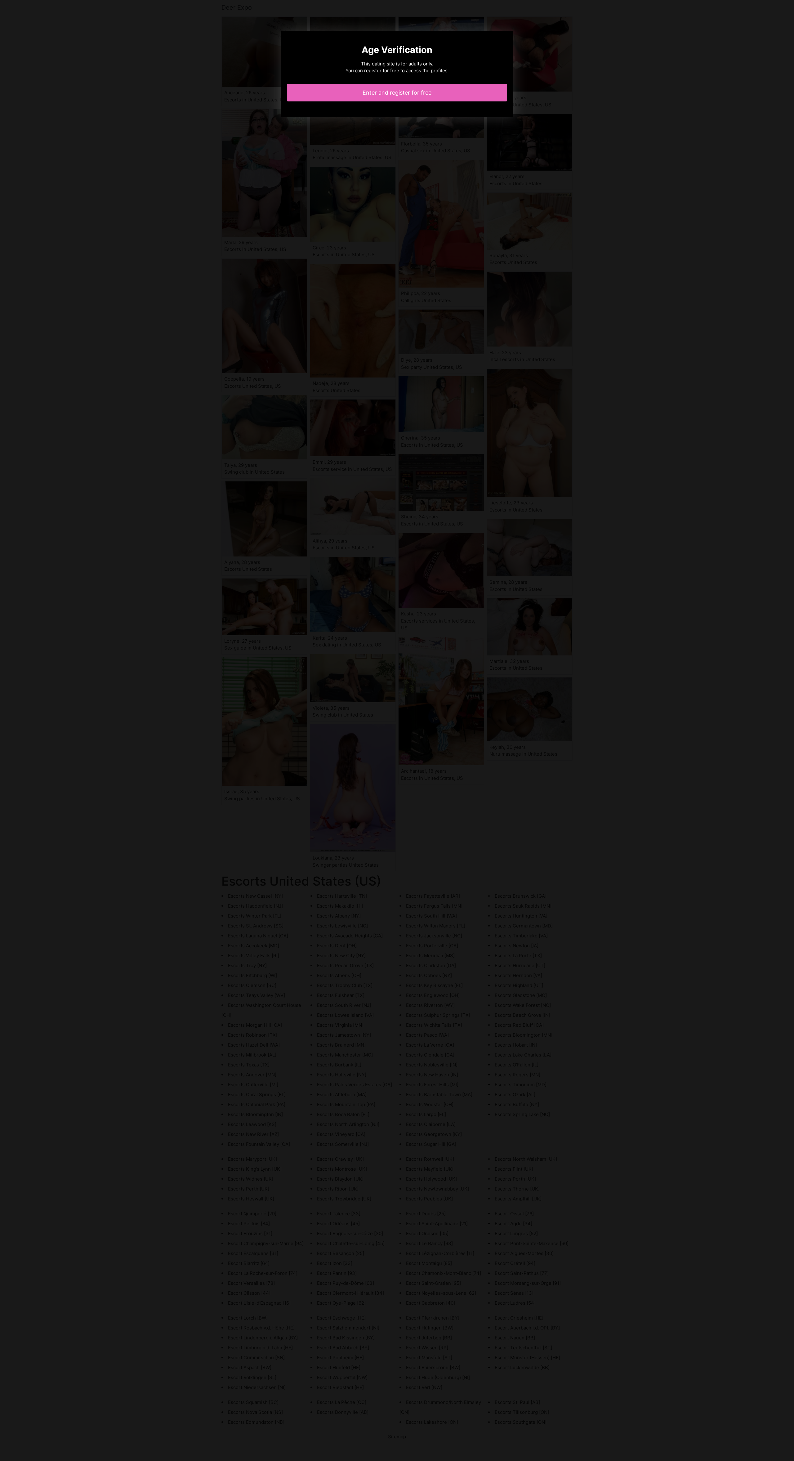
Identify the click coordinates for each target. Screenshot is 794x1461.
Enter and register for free (397, 92)
